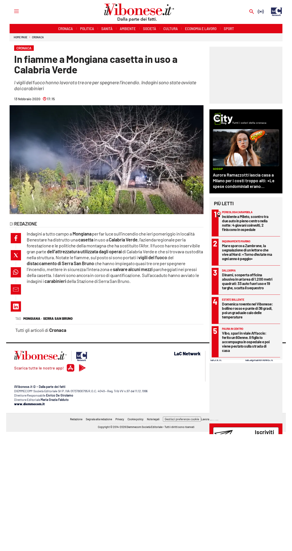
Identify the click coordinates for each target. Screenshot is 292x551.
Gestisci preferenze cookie (182, 419)
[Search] (251, 12)
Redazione (76, 419)
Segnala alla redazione (99, 419)
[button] (16, 238)
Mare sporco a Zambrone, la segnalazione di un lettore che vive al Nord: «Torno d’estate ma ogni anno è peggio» (247, 252)
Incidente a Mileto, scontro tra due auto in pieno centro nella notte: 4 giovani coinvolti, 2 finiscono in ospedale (245, 223)
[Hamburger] (12, 11)
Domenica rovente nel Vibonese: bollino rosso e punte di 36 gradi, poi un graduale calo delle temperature (247, 310)
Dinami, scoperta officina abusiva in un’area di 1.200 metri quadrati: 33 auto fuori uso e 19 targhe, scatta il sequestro (247, 281)
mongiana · (32, 318)
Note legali (153, 419)
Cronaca (38, 37)
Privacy (119, 419)
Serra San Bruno (58, 318)
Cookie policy (135, 419)
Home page (20, 37)
